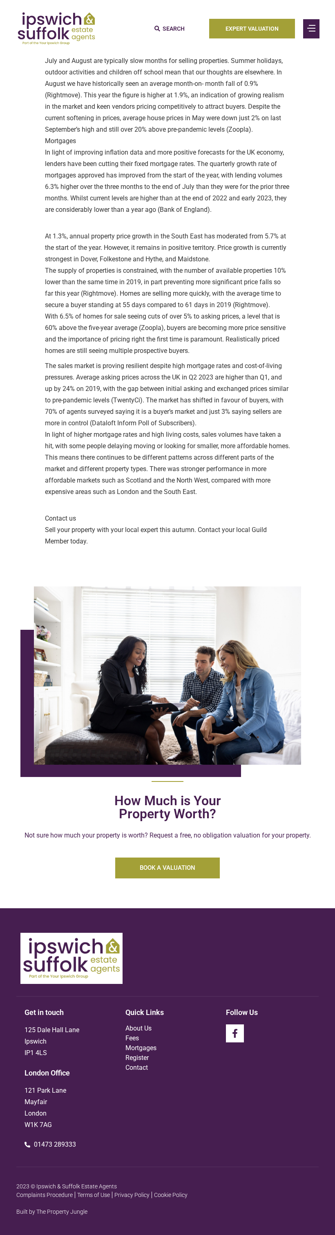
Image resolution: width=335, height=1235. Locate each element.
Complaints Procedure (44, 1195)
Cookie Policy (171, 1195)
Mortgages (140, 1048)
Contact (136, 1067)
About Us (138, 1028)
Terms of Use (93, 1195)
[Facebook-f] (235, 1033)
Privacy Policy (132, 1195)
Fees (132, 1038)
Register (137, 1058)
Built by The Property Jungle (51, 1211)
